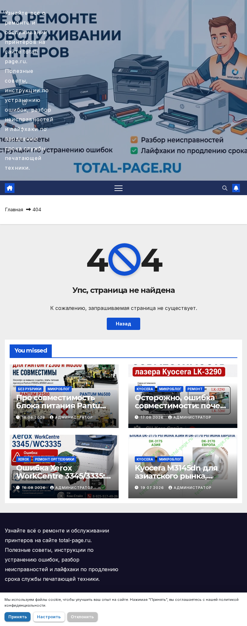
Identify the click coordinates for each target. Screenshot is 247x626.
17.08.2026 (153, 417)
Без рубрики (29, 389)
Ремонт (195, 389)
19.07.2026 (153, 487)
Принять (17, 616)
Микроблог (59, 389)
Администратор (74, 417)
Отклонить (82, 616)
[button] (224, 188)
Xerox (23, 459)
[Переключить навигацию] (118, 188)
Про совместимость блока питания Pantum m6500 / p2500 (62, 405)
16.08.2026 (34, 487)
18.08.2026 (34, 417)
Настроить (49, 616)
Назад (123, 323)
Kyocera (145, 389)
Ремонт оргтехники (54, 459)
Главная (14, 209)
